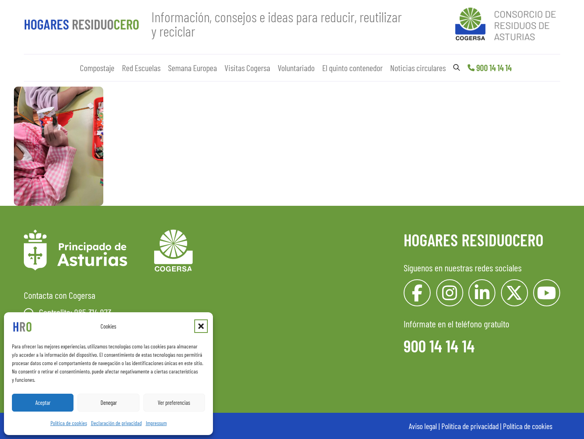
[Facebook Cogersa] (417, 293)
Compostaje (97, 67)
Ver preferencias (174, 402)
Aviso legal (423, 426)
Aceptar (42, 402)
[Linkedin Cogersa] (482, 293)
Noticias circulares (418, 67)
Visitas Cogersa (247, 67)
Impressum (156, 423)
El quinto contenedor (352, 67)
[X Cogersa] (514, 293)
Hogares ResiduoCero (473, 239)
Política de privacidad (470, 426)
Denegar (109, 402)
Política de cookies (68, 423)
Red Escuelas (141, 67)
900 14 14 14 (494, 67)
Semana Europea (192, 67)
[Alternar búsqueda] (456, 67)
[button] (201, 326)
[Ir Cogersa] (507, 22)
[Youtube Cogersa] (546, 293)
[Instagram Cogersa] (449, 293)
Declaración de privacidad (116, 423)
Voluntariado (296, 67)
